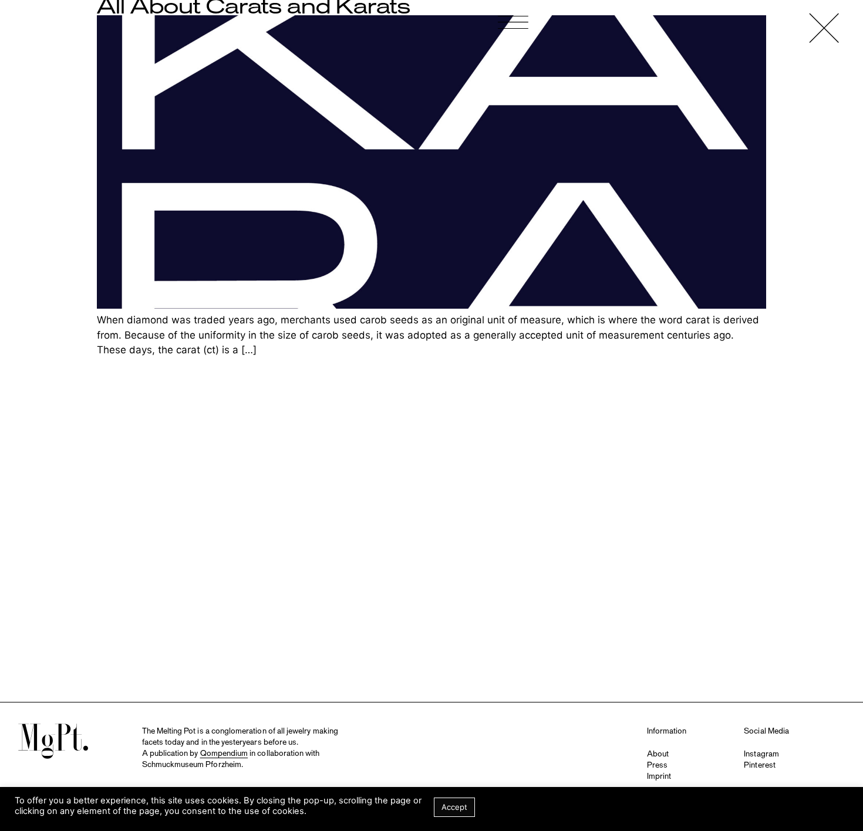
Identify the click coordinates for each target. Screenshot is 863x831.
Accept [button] (454, 807)
